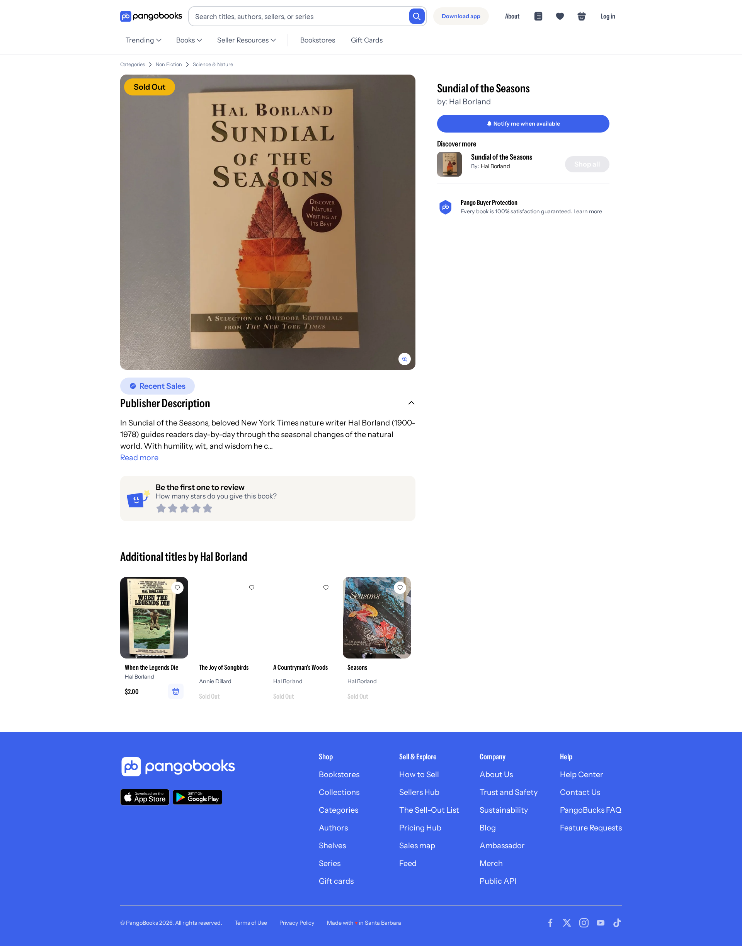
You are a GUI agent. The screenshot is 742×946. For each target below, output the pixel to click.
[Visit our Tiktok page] (617, 922)
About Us (496, 774)
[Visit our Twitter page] (567, 922)
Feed (408, 863)
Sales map (417, 845)
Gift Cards (367, 40)
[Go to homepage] (151, 16)
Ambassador (502, 845)
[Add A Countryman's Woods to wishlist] (326, 588)
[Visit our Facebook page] (550, 922)
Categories (132, 64)
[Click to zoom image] (267, 222)
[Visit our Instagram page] (584, 922)
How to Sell (419, 774)
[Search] (417, 16)
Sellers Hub (419, 792)
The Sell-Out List (429, 810)
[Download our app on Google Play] (197, 797)
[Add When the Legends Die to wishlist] (177, 588)
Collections (339, 792)
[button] (267, 404)
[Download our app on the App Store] (145, 797)
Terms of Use (251, 922)
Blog (488, 827)
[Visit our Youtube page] (600, 922)
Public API (498, 881)
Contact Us (580, 792)
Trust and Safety (509, 792)
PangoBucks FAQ (590, 810)
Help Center (581, 774)
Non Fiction (169, 64)
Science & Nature (213, 64)
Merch (491, 863)
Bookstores (317, 40)
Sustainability (504, 810)
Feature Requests (591, 827)
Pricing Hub (420, 827)
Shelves (332, 845)
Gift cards (336, 881)
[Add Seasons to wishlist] (400, 588)
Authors (333, 827)
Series (329, 863)
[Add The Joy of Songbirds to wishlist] (251, 588)
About (512, 16)
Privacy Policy (297, 922)
